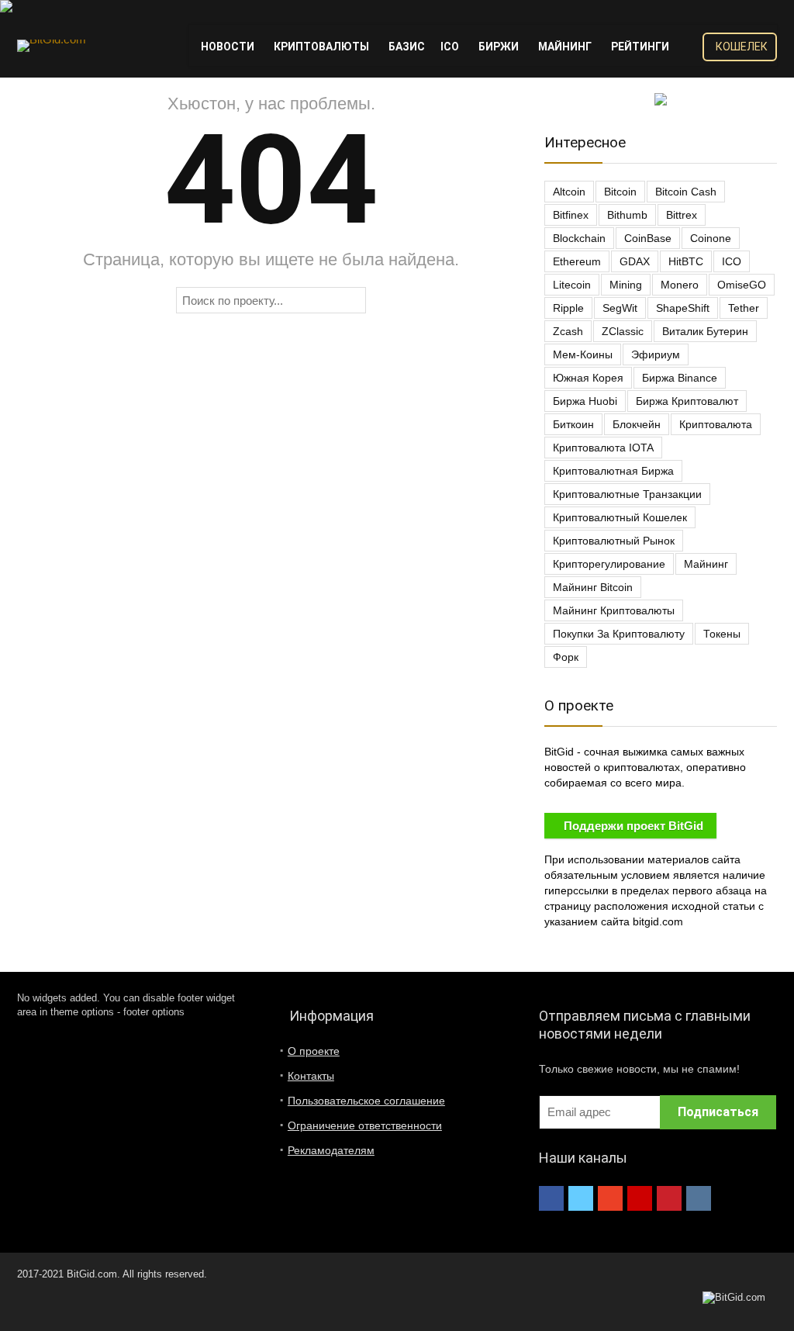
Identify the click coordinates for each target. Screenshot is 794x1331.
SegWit (619, 308)
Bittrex (681, 215)
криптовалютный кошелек (620, 517)
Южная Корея (588, 378)
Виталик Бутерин (705, 331)
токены (721, 633)
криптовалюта (715, 424)
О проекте (314, 1051)
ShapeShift (682, 308)
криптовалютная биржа (613, 471)
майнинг (706, 564)
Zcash (568, 331)
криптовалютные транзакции (627, 494)
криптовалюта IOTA (603, 447)
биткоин (573, 424)
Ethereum (577, 261)
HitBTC (685, 261)
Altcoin (569, 191)
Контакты (311, 1076)
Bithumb (627, 215)
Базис (406, 46)
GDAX (635, 261)
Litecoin (572, 284)
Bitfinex (571, 215)
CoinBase (647, 238)
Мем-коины (583, 354)
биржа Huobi (585, 401)
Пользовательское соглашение (366, 1100)
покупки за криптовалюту (619, 633)
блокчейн (637, 424)
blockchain (579, 238)
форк (565, 657)
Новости (227, 46)
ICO (449, 46)
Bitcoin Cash (685, 191)
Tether (743, 308)
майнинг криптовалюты (614, 610)
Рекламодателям (331, 1150)
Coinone (710, 238)
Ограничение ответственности (365, 1125)
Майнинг (565, 46)
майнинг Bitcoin (593, 587)
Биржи (498, 46)
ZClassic (623, 331)
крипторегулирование (609, 564)
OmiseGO (741, 284)
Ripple (568, 308)
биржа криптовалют (687, 401)
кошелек (742, 46)
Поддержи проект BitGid (633, 825)
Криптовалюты (321, 46)
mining (625, 284)
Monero (680, 284)
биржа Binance (679, 378)
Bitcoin (620, 191)
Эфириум (655, 354)
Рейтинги (640, 46)
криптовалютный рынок (614, 540)
